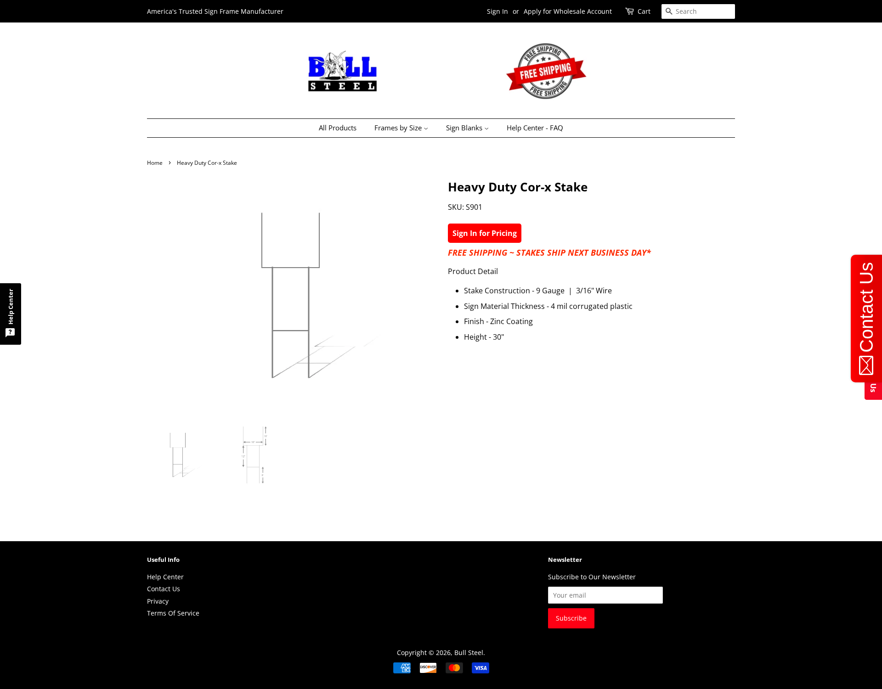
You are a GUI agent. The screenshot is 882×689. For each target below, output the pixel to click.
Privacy (158, 601)
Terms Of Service (173, 613)
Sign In (497, 11)
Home (155, 163)
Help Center (165, 576)
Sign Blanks (465, 127)
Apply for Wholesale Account (568, 11)
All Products (337, 127)
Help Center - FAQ (535, 127)
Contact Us (163, 588)
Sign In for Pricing (484, 233)
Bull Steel (468, 652)
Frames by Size (399, 127)
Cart (644, 11)
